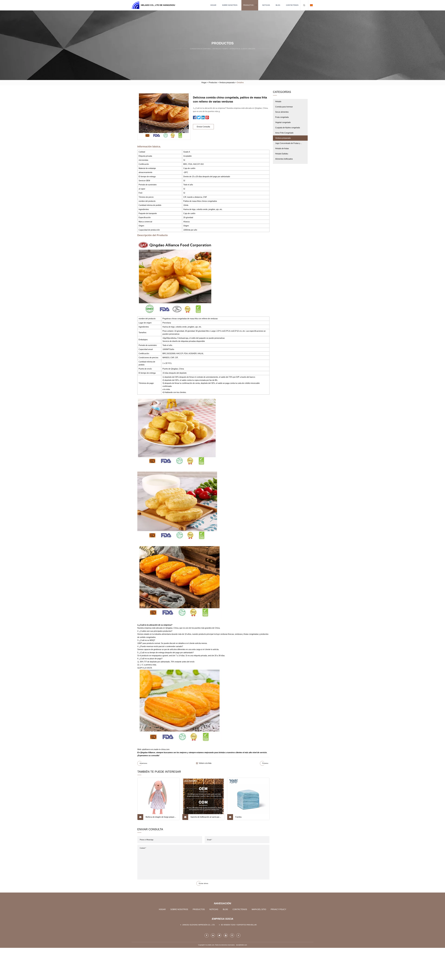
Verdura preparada (227, 82)
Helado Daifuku (281, 154)
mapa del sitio (259, 909)
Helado (278, 102)
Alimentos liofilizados (284, 159)
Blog (278, 5)
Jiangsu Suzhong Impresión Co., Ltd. (198, 925)
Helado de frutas (282, 148)
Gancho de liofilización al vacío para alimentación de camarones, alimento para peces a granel (206, 818)
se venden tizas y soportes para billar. (239, 925)
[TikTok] (238, 935)
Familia (238, 817)
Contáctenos (292, 5)
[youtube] (226, 935)
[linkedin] (213, 935)
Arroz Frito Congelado (284, 133)
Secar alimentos (282, 112)
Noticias (266, 5)
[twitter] (219, 935)
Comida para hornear (284, 107)
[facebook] (207, 935)
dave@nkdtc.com (241, 945)
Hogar (213, 5)
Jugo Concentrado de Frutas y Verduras (287, 144)
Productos (248, 5)
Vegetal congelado (283, 122)
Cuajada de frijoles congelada (287, 128)
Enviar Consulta (203, 127)
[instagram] (232, 935)
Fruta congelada (282, 117)
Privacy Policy (278, 909)
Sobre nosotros (229, 5)
